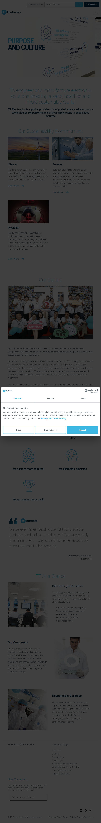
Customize (49, 430)
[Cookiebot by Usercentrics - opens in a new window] (86, 391)
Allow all (82, 430)
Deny (18, 430)
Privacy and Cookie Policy (53, 418)
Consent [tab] (17, 398)
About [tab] (83, 398)
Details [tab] (50, 398)
